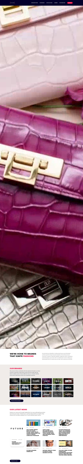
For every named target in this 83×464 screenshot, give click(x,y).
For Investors (62, 2)
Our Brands (42, 2)
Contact (70, 2)
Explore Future (34, 2)
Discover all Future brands (16, 400)
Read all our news (14, 460)
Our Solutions (49, 2)
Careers (55, 2)
